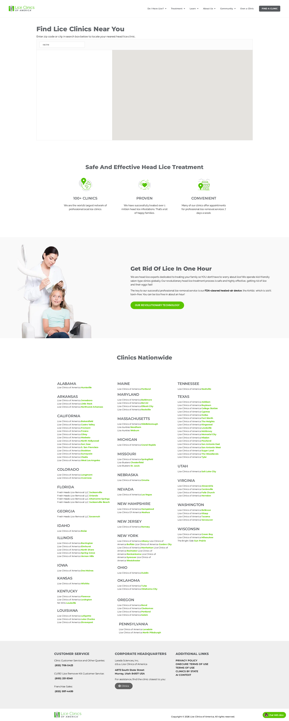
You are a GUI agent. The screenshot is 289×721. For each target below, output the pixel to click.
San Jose (85, 444)
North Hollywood (90, 440)
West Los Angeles (90, 460)
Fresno (84, 431)
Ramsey (145, 526)
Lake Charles (88, 619)
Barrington (87, 543)
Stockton (86, 450)
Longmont (86, 474)
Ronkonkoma (134, 554)
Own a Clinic (247, 8)
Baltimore (146, 399)
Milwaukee (207, 537)
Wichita (85, 583)
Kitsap (204, 513)
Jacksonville (95, 492)
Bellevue (206, 510)
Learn (193, 8)
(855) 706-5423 (64, 665)
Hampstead (147, 509)
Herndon (206, 495)
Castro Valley (88, 424)
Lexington (86, 599)
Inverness (86, 478)
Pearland (206, 440)
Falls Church (208, 492)
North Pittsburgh (152, 632)
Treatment (176, 8)
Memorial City (208, 434)
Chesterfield (137, 462)
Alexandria (207, 486)
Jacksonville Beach (99, 502)
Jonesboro (86, 400)
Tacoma (205, 516)
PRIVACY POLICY (186, 660)
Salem (144, 615)
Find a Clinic (270, 8)
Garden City (165, 544)
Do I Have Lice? (156, 8)
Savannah (94, 516)
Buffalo (130, 544)
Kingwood (206, 424)
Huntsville (86, 387)
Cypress (205, 411)
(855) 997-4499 (64, 691)
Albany (145, 541)
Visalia (84, 457)
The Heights (207, 421)
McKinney (206, 431)
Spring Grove (88, 553)
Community (226, 8)
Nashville (206, 389)
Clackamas (147, 608)
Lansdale (147, 629)
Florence (85, 596)
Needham (135, 427)
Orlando (93, 495)
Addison (205, 402)
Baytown (206, 405)
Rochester (132, 550)
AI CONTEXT (183, 675)
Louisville (71, 603)
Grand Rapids (148, 445)
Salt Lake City (208, 471)
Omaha (145, 480)
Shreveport (87, 622)
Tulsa (144, 585)
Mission (205, 437)
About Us (208, 8)
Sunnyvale (86, 453)
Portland (146, 389)
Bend (144, 605)
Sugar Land (207, 450)
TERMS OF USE (185, 667)
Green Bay (207, 534)
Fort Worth (207, 418)
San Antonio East (210, 444)
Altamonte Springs (99, 498)
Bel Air (144, 403)
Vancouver (207, 519)
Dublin (145, 573)
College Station (209, 408)
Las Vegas (146, 494)
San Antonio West (211, 447)
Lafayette (86, 615)
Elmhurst (86, 546)
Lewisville (206, 428)
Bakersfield (87, 421)
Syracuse (131, 557)
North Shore (87, 549)
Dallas (204, 415)
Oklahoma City (149, 589)
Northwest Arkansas (92, 406)
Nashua (146, 512)
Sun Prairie (200, 540)
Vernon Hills (87, 556)
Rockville (146, 409)
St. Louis (135, 465)
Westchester (133, 560)
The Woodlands (209, 454)
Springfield (147, 459)
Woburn (134, 430)
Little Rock (86, 403)
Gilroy (84, 434)
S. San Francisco (89, 447)
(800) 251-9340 (64, 678)
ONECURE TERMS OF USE (192, 664)
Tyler (204, 457)
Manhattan (147, 547)
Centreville (207, 489)
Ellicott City (147, 406)
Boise (84, 531)
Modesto (85, 437)
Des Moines (87, 570)
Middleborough (149, 424)
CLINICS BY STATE (187, 671)
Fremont (85, 428)
